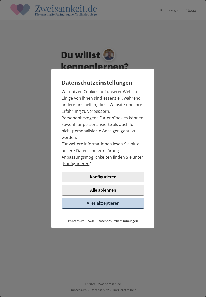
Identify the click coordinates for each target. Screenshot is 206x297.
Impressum (76, 221)
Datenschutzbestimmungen (118, 221)
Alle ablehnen (103, 190)
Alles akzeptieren (103, 203)
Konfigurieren (76, 163)
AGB (91, 221)
